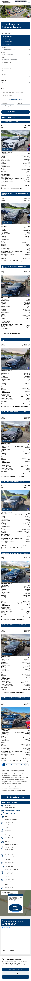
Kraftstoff (3, 57)
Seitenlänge (20, 103)
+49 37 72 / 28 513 (10, 813)
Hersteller (3, 47)
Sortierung (4, 103)
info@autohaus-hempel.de (12, 810)
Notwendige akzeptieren (15, 969)
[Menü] (29, 3)
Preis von (3, 74)
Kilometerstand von (6, 62)
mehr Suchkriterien (15, 99)
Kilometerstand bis (6, 68)
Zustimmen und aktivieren (15, 908)
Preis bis (3, 80)
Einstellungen (15, 973)
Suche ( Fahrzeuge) (15, 112)
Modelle (3, 52)
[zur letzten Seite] (27, 764)
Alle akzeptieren (15, 977)
